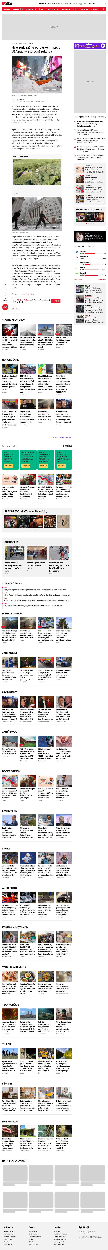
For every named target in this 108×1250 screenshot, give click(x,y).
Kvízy (75, 9)
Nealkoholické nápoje (62, 993)
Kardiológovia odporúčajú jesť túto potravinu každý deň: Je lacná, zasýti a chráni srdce (63, 754)
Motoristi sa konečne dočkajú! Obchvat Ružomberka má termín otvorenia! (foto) (27, 832)
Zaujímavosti (52, 9)
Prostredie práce (6, 956)
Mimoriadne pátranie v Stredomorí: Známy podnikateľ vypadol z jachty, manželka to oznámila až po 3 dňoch (45, 832)
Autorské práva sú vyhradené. (87, 1233)
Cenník (31, 1239)
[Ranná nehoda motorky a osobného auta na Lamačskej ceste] (14, 553)
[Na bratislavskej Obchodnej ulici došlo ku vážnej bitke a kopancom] (59, 553)
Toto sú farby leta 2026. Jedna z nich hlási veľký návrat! (9, 751)
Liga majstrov (5, 877)
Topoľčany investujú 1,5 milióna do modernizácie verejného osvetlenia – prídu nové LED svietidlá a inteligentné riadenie (64, 635)
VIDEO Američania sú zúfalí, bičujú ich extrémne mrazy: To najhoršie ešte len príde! (45, 342)
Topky (24, 43)
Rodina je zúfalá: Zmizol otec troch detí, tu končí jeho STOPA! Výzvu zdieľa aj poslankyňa (45, 635)
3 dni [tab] (93, 117)
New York (25, 294)
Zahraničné (18, 9)
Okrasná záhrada (24, 1150)
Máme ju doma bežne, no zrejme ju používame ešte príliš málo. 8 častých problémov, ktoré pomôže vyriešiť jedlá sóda (45, 1105)
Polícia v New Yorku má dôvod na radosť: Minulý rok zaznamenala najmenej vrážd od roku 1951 (9, 342)
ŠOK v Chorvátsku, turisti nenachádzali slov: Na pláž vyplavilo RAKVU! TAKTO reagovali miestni (27, 754)
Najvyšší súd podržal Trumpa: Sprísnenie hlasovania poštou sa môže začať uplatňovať (35, 590)
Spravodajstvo (58, 1231)
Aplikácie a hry (60, 1033)
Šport (41, 9)
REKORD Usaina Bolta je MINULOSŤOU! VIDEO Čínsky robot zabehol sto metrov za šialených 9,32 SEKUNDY (45, 754)
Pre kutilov (10, 1121)
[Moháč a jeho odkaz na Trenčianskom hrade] (37, 553)
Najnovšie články (11, 583)
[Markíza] (76, 252)
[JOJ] (76, 257)
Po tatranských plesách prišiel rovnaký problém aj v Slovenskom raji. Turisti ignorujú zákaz (63, 1066)
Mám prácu (59, 956)
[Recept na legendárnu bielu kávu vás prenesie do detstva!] (64, 976)
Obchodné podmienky (35, 1237)
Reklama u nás (33, 1231)
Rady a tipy (41, 993)
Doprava (40, 917)
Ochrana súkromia (9, 1234)
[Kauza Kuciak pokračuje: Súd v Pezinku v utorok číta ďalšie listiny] (28, 623)
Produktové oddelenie (60, 1234)
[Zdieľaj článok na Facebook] (5, 292)
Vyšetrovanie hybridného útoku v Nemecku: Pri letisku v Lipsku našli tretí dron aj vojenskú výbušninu (9, 1066)
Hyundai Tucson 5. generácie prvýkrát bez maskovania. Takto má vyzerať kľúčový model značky (63, 910)
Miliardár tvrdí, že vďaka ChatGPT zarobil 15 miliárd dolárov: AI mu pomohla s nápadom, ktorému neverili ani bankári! (63, 832)
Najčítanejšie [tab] (82, 117)
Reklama (32, 1227)
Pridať (57, 301)
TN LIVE (6, 1044)
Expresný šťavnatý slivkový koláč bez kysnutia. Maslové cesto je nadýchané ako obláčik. (9, 989)
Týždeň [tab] (102, 117)
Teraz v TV (79, 246)
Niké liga (40, 877)
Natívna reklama (33, 1244)
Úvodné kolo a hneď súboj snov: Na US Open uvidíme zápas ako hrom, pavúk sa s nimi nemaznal (27, 870)
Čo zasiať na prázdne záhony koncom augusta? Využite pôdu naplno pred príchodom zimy (8, 1143)
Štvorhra (22, 877)
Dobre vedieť (5, 499)
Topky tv (84, 9)
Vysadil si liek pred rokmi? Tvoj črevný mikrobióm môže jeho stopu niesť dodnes (9, 1026)
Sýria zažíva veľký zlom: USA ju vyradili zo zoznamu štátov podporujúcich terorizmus (34, 606)
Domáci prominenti (7, 721)
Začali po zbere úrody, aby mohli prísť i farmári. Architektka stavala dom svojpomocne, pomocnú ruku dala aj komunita (27, 1105)
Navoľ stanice (78, 279)
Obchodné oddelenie (60, 1237)
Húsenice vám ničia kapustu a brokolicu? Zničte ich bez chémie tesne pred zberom (45, 1143)
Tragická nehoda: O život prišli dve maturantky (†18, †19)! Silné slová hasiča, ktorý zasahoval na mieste (45, 675)
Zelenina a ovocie (6, 1150)
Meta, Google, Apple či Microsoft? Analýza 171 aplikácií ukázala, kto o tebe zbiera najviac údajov (63, 1026)
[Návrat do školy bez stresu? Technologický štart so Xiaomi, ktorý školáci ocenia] (46, 781)
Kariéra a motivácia (15, 927)
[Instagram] (84, 1227)
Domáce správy (12, 613)
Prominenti (31, 9)
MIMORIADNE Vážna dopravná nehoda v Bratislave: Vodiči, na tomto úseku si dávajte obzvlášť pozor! (94, 320)
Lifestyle (95, 9)
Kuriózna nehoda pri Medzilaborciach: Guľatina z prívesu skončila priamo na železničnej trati (37, 600)
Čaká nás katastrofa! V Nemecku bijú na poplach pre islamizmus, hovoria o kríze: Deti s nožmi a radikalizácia (93, 310)
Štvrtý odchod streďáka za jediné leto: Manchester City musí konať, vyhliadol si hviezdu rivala (63, 870)
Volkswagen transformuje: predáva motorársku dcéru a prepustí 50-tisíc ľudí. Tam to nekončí (28, 910)
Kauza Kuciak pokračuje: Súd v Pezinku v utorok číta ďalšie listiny (26, 634)
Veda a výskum (6, 1033)
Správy (6, 573)
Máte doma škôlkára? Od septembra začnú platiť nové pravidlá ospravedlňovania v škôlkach (27, 949)
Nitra (57, 642)
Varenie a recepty (14, 967)
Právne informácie (9, 1231)
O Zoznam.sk (9, 1227)
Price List (31, 1242)
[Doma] (76, 268)
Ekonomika (65, 9)
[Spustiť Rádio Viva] (90, 44)
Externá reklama (33, 1234)
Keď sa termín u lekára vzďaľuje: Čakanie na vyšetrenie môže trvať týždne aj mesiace (62, 793)
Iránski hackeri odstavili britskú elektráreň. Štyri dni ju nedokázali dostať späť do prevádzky (27, 1026)
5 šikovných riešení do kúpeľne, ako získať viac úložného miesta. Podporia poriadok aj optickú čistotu (63, 1105)
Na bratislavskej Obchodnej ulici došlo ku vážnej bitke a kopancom (59, 566)
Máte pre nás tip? (59, 1244)
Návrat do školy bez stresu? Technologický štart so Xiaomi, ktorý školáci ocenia (9, 492)
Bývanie (7, 1083)
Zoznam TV (12, 542)
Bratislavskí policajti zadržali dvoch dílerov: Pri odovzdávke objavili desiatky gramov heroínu (90, 124)
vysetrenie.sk (59, 761)
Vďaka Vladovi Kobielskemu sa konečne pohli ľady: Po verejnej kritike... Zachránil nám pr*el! (37, 595)
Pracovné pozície (9, 446)
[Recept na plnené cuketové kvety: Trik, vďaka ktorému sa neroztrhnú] (46, 976)
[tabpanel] (90, 141)
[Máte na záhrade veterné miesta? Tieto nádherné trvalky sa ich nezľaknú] (64, 1131)
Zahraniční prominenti (26, 721)
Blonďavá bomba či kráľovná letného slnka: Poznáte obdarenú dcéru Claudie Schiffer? (27, 714)
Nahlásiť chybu (16, 309)
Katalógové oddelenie (60, 1239)
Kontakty (57, 1227)
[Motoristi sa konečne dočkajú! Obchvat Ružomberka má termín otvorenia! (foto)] (28, 820)
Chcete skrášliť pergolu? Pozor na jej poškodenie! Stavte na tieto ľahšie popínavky (27, 1143)
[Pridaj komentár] (5, 285)
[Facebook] (80, 1227)
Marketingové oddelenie (61, 1242)
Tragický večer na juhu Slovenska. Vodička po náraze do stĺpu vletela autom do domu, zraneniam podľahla (27, 1066)
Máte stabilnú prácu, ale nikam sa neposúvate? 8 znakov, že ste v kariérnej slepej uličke (63, 949)
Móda (87, 233)
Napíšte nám (7, 1242)
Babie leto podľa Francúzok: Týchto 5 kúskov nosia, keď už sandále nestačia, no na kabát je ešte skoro (94, 237)
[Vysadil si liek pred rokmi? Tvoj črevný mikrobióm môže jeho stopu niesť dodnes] (10, 1014)
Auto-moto (9, 888)
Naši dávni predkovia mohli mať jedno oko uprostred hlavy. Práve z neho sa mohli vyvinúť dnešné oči (44, 1026)
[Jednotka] (76, 263)
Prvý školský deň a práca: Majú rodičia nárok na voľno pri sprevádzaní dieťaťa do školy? (9, 949)
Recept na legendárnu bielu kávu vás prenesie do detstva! (63, 987)
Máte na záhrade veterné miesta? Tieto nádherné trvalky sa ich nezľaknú (62, 1143)
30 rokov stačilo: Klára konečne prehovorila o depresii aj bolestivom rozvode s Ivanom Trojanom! (45, 714)
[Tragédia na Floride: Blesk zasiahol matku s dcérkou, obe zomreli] (64, 662)
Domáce (7, 9)
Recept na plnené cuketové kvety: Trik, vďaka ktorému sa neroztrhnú (46, 987)
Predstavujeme (60, 917)
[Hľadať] (103, 9)
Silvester (33, 294)
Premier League (60, 877)
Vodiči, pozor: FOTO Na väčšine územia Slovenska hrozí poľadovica (63, 341)
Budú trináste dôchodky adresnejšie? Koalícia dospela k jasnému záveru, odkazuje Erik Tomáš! (9, 832)
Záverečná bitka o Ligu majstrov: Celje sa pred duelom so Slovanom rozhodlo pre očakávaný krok (9, 870)
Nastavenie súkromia (10, 1237)
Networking (41, 956)
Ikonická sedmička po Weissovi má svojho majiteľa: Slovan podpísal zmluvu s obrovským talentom (46, 870)
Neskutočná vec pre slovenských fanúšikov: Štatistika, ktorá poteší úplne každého (27, 492)
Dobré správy (11, 771)
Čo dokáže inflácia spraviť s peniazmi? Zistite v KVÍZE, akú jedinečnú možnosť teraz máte (45, 492)
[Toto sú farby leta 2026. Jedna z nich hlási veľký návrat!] (10, 741)
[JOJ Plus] (76, 274)
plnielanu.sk (59, 800)
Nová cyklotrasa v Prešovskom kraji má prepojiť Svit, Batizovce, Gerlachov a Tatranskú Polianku (45, 910)
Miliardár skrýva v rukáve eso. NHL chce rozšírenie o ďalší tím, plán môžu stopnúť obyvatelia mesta (45, 1066)
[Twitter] (87, 1227)
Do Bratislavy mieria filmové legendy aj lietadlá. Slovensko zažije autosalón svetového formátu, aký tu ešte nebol (10, 910)
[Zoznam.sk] (84, 1238)
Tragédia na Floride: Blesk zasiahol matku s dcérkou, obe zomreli (63, 673)
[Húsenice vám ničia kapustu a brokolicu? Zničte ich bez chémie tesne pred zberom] (46, 1131)
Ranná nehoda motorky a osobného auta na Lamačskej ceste (14, 566)
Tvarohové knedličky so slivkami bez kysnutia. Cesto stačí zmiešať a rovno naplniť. (27, 989)
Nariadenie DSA (8, 1244)
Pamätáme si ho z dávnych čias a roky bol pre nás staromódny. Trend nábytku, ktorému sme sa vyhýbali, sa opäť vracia (9, 1105)
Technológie (10, 1004)
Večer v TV (92, 246)
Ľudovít (65, 4)
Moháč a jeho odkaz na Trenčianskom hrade (36, 565)
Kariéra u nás (7, 1239)
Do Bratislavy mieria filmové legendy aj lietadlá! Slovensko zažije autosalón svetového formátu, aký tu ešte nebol (64, 492)
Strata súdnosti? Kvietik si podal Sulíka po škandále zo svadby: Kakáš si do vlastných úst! (63, 714)
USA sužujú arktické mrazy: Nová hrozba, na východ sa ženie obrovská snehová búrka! (27, 342)
